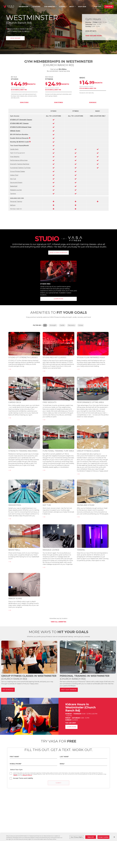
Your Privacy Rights (77, 837)
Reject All (91, 837)
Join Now (109, 6)
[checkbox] (11, 773)
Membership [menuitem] (23, 6)
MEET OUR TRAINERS (68, 690)
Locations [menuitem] (36, 6)
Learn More (71, 727)
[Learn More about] (9, 372)
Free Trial (98, 6)
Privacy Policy (27, 775)
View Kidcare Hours (93, 35)
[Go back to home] (8, 6)
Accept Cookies (103, 837)
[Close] (114, 837)
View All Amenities (58, 622)
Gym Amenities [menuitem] (49, 6)
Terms (15, 775)
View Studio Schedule (58, 252)
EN (111, 3)
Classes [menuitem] (62, 6)
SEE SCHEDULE (8, 690)
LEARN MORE (58, 299)
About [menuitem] (71, 6)
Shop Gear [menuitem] (82, 6)
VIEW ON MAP (15, 38)
